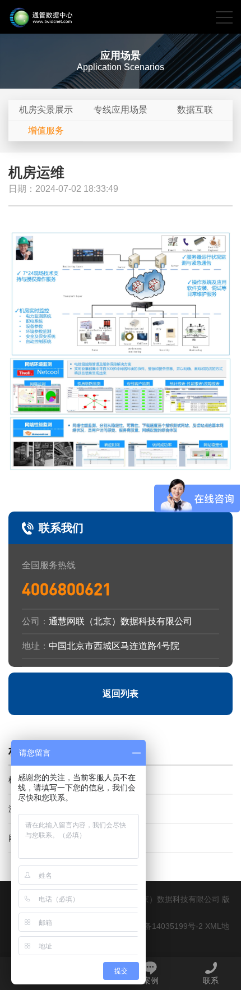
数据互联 (195, 109)
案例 (151, 980)
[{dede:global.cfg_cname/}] (40, 17)
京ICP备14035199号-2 (163, 926)
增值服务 (46, 130)
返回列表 (120, 693)
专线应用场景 (120, 109)
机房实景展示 (46, 109)
